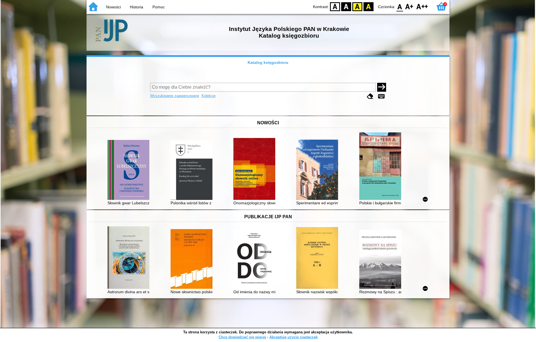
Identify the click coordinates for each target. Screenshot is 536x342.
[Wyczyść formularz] (370, 96)
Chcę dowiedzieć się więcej (242, 337)
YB (357, 6)
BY (368, 6)
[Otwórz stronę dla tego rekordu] (129, 170)
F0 (400, 6)
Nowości (113, 7)
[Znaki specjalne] (381, 96)
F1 (409, 6)
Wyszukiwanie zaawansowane (174, 96)
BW (346, 6)
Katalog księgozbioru (268, 62)
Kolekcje (209, 96)
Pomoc (158, 7)
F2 (422, 6)
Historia (136, 7)
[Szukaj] (381, 87)
